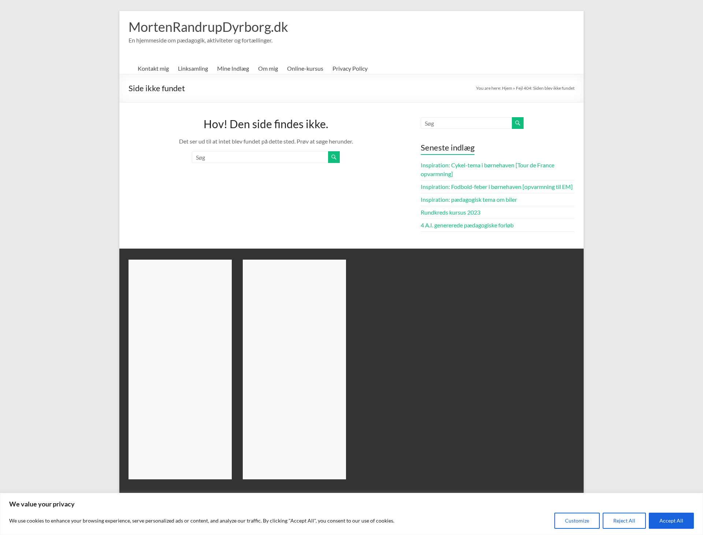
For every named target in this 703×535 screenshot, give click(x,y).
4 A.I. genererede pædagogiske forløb (467, 225)
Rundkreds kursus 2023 (450, 212)
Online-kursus (305, 68)
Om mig (268, 68)
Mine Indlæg (233, 68)
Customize (577, 520)
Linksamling (193, 68)
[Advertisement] (180, 369)
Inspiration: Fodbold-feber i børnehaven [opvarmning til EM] (497, 186)
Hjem (507, 88)
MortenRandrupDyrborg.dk (208, 27)
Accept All (671, 520)
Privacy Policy (350, 68)
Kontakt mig (153, 68)
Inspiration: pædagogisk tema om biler (469, 199)
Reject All (624, 520)
